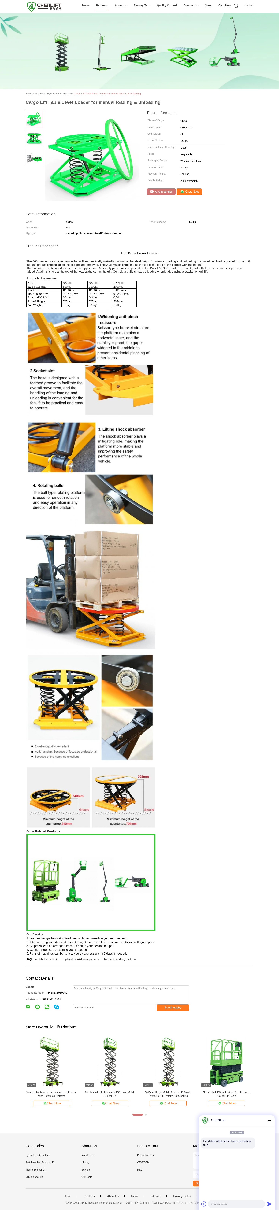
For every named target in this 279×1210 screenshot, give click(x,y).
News (208, 5)
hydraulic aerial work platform (81, 959)
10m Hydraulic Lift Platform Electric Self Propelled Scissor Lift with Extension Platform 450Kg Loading (51, 1094)
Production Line (145, 1155)
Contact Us (191, 5)
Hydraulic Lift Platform (38, 1155)
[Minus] (269, 1120)
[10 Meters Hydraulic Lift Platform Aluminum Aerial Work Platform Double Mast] (110, 1062)
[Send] (269, 1204)
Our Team (86, 1176)
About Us (121, 5)
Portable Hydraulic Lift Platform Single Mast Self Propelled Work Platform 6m (168, 1094)
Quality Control (167, 5)
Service (85, 1169)
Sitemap (156, 1196)
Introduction (87, 1155)
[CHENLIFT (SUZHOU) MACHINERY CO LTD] (44, 7)
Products (102, 5)
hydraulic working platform (120, 959)
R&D (139, 1169)
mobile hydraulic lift (46, 959)
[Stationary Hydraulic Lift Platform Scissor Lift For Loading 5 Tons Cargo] (226, 1062)
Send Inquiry (172, 1007)
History (85, 1162)
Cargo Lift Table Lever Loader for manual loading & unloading (107, 93)
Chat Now (224, 5)
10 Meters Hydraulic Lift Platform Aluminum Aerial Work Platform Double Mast (110, 1094)
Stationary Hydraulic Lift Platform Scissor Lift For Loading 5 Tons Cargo (226, 1094)
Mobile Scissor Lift (36, 1169)
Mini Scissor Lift (34, 1176)
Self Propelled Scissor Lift (40, 1162)
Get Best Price (163, 191)
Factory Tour (142, 5)
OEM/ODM (143, 1162)
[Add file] (203, 1204)
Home (86, 5)
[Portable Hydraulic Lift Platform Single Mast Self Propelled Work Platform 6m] (168, 1062)
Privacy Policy (182, 1196)
